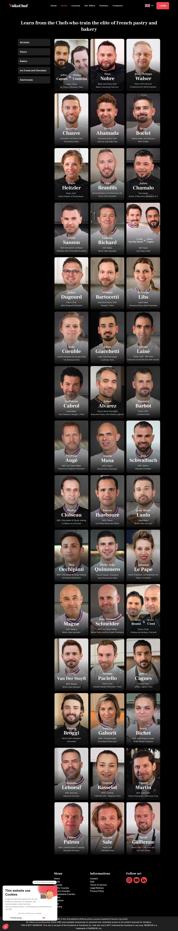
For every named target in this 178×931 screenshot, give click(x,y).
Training (58, 906)
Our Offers (89, 5)
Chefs (64, 5)
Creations (118, 5)
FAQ (92, 881)
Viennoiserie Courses (64, 894)
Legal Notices (97, 888)
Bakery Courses (62, 891)
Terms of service (98, 884)
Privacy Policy (97, 891)
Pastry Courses (61, 888)
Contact (94, 878)
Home (54, 5)
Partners (104, 5)
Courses (75, 5)
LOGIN (162, 5)
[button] (149, 5)
